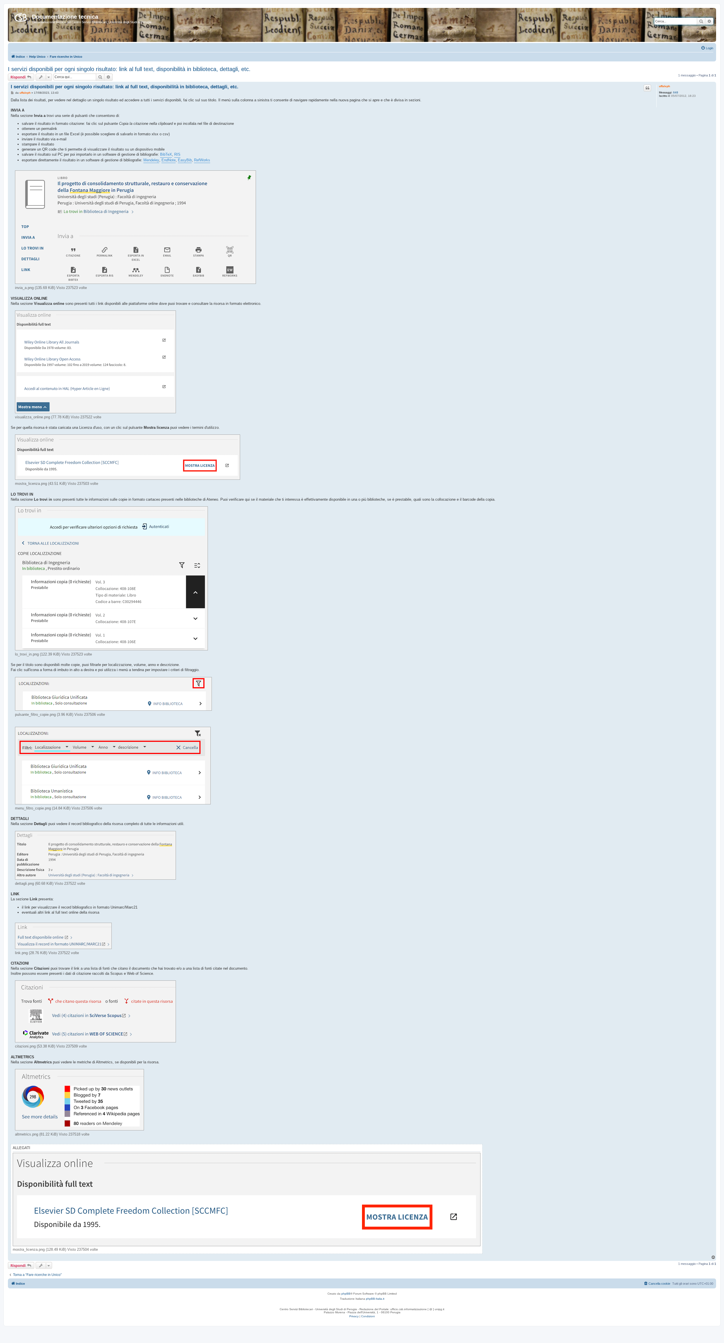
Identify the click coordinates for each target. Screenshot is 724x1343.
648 (675, 92)
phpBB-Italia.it (375, 1298)
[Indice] (20, 16)
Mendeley (151, 160)
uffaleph (664, 86)
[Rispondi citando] (647, 88)
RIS (177, 154)
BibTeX (166, 154)
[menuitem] (707, 48)
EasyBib (185, 160)
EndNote (168, 160)
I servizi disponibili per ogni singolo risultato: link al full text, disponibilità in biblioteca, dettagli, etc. (129, 69)
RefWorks (202, 160)
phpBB (345, 1293)
